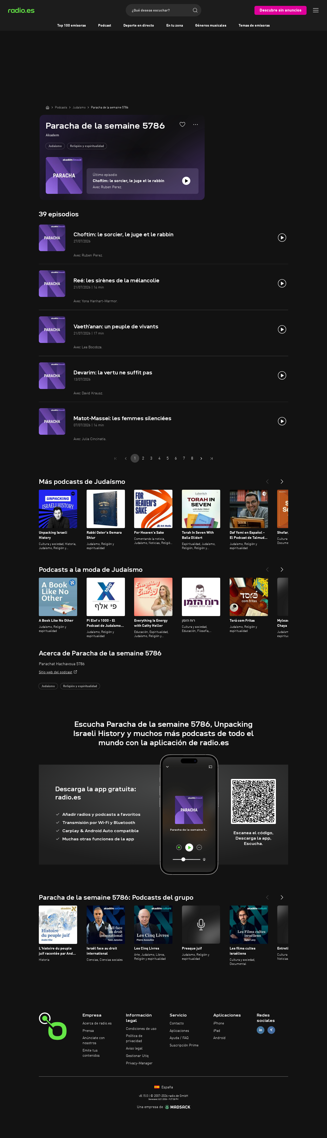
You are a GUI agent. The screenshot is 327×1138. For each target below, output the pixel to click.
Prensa (88, 1031)
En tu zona (174, 25)
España (166, 1087)
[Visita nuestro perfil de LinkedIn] (261, 1030)
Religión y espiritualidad (87, 146)
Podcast (104, 25)
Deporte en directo (138, 25)
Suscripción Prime (184, 1045)
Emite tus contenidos (91, 1053)
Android (219, 1038)
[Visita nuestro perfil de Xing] (271, 1030)
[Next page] (201, 458)
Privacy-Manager (139, 1063)
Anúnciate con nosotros (94, 1040)
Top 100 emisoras (71, 25)
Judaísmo (55, 146)
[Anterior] (267, 479)
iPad (216, 1031)
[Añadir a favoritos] (182, 124)
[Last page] (211, 458)
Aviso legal (134, 1048)
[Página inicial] (47, 107)
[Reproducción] (186, 181)
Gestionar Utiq (137, 1056)
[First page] (115, 458)
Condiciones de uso (141, 1029)
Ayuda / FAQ (179, 1038)
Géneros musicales (210, 25)
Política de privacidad (134, 1038)
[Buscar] (195, 10)
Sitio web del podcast (55, 672)
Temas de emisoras (254, 25)
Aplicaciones (179, 1031)
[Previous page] (126, 458)
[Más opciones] (195, 124)
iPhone (218, 1023)
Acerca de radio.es (97, 1023)
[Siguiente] (282, 479)
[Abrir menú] (316, 10)
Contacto (177, 1023)
